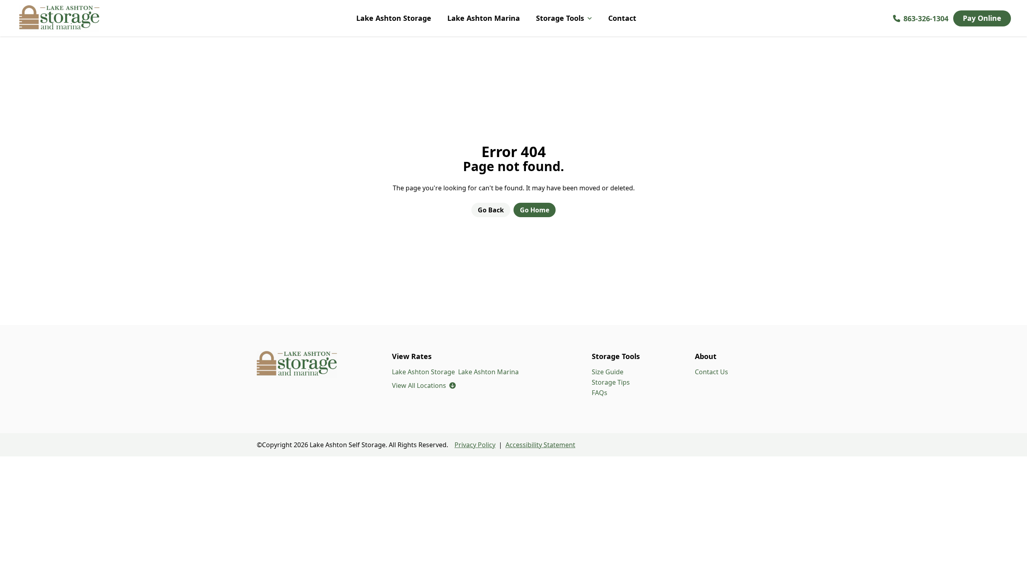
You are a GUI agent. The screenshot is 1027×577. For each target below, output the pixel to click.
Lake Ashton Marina (483, 18)
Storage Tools (560, 18)
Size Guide (607, 371)
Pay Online (982, 18)
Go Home (534, 210)
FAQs (599, 392)
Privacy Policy (475, 444)
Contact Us (711, 371)
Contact (622, 18)
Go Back (491, 210)
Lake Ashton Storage (393, 18)
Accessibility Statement (540, 444)
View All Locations (424, 385)
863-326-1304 (925, 18)
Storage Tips (611, 382)
